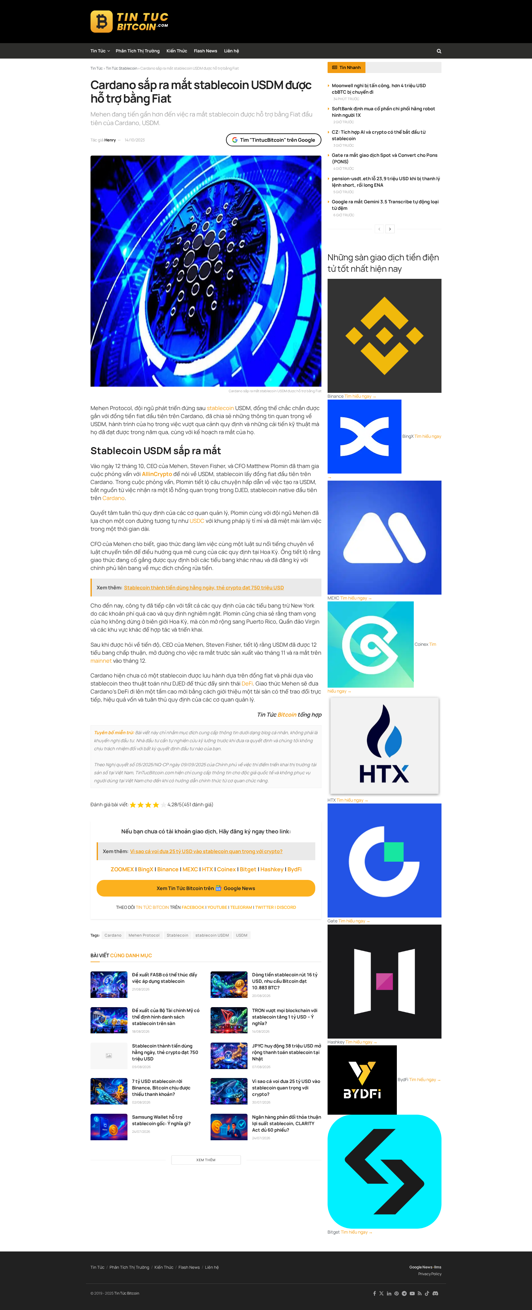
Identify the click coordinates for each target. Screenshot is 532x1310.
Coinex (226, 869)
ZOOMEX (122, 869)
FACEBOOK (193, 907)
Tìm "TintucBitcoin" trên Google (277, 139)
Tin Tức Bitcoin (126, 1293)
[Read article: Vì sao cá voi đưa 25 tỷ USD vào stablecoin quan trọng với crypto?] (229, 1091)
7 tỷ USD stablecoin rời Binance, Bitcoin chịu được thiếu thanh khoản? (161, 1087)
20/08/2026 (261, 995)
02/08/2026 (141, 1102)
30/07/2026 (261, 1102)
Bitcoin (286, 714)
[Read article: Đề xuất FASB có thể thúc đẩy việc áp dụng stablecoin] (109, 984)
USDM (242, 935)
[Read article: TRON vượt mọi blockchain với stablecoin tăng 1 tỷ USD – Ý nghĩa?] (229, 1020)
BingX (145, 869)
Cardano (114, 498)
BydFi (295, 869)
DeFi (247, 683)
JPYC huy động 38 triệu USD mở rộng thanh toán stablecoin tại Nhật (286, 1052)
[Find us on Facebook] (374, 1293)
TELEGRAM (241, 907)
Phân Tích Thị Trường (138, 51)
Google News (421, 1267)
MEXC (190, 869)
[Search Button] (439, 51)
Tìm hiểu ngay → (361, 396)
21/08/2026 (141, 989)
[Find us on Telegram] (404, 1293)
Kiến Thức (177, 51)
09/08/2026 (141, 1066)
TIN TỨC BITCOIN (152, 907)
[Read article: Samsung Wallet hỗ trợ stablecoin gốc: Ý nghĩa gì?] (109, 1127)
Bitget (248, 869)
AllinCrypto (157, 474)
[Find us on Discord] (435, 1293)
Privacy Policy (429, 1273)
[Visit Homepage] (129, 21)
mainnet (101, 660)
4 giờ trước (343, 168)
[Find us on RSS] (420, 1293)
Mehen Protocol (144, 935)
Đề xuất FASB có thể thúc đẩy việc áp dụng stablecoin (164, 977)
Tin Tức (98, 51)
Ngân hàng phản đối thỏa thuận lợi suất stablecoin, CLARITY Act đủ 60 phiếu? (286, 1123)
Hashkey (272, 869)
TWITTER (264, 907)
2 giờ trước (343, 122)
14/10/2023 (135, 140)
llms (437, 1267)
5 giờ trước (343, 191)
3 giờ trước (343, 145)
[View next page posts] (390, 229)
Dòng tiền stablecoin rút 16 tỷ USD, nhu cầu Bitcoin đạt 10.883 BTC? (284, 981)
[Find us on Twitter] (381, 1293)
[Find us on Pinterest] (396, 1293)
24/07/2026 (141, 1131)
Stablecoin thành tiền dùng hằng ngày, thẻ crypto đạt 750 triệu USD (165, 1052)
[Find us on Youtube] (412, 1293)
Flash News (205, 51)
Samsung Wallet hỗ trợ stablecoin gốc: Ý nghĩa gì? (161, 1120)
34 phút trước (346, 98)
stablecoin (220, 408)
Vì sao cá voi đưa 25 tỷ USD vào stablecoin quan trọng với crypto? (286, 1087)
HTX (207, 869)
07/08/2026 (261, 1066)
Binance (168, 869)
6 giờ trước (343, 215)
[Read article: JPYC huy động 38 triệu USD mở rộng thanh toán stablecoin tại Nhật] (229, 1056)
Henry (110, 140)
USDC (197, 520)
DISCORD (286, 907)
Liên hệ (231, 51)
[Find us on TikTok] (427, 1293)
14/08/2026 (261, 1031)
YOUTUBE (217, 907)
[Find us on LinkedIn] (389, 1293)
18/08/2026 (141, 1031)
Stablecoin (177, 935)
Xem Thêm (206, 1159)
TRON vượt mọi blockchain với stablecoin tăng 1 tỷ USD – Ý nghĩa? (284, 1017)
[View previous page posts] (379, 229)
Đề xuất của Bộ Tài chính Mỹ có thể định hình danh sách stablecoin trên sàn (166, 1017)
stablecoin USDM (212, 935)
